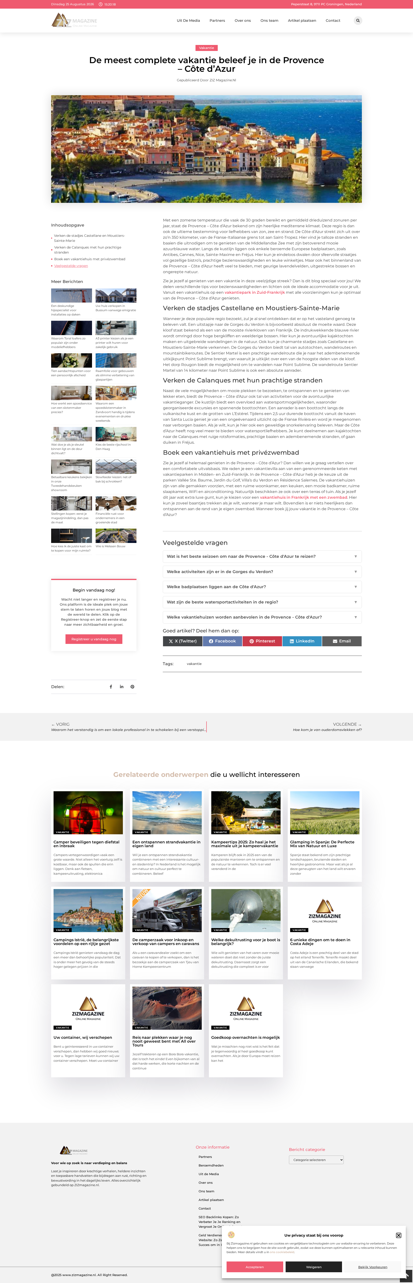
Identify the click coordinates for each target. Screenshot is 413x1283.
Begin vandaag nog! (94, 590)
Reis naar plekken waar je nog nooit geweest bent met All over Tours (164, 1041)
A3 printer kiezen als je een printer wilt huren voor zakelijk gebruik (114, 343)
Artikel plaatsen (302, 20)
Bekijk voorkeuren (372, 1267)
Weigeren (314, 1267)
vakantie (194, 664)
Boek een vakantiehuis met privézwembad (89, 259)
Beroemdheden (211, 1165)
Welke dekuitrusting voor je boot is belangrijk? (245, 942)
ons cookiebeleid (282, 1252)
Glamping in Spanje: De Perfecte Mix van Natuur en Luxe (322, 844)
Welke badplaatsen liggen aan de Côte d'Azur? (262, 586)
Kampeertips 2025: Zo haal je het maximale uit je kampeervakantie (244, 844)
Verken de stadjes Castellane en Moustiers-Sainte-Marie (89, 238)
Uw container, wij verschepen (83, 1037)
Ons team (269, 20)
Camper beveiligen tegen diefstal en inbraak (87, 844)
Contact (333, 20)
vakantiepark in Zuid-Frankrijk (255, 292)
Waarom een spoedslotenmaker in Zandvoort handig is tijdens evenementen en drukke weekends (115, 412)
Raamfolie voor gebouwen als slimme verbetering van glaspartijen (115, 375)
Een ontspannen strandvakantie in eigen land (166, 844)
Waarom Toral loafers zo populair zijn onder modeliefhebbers (68, 343)
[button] (398, 1235)
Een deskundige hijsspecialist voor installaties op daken (65, 310)
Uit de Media (209, 1174)
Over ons (243, 20)
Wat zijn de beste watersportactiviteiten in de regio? (262, 602)
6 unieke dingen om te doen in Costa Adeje (320, 942)
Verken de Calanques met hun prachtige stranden (87, 249)
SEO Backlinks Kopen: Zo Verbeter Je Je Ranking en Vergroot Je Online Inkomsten (222, 1221)
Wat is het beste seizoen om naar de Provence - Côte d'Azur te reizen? (262, 556)
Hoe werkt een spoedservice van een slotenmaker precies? (71, 408)
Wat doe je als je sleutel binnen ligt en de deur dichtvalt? (67, 449)
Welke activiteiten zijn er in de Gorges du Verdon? (262, 571)
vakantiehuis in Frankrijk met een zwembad (303, 497)
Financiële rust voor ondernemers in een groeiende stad (110, 518)
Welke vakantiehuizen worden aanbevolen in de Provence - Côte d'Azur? (262, 617)
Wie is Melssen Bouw (110, 546)
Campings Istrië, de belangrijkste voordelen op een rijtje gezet (86, 942)
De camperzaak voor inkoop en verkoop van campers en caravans (165, 942)
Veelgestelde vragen (71, 266)
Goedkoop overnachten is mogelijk (245, 1037)
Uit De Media (188, 20)
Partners (217, 20)
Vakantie (206, 48)
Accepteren (255, 1267)
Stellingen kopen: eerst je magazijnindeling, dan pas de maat (69, 518)
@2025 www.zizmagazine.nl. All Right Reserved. (89, 1275)
